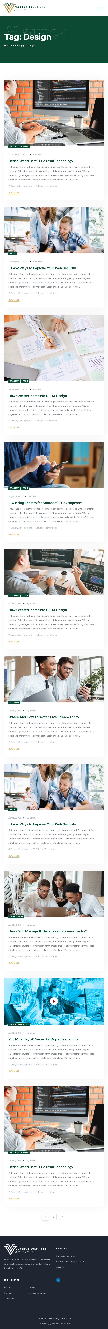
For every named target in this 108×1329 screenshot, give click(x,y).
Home (7, 45)
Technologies (51, 186)
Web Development (19, 1024)
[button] (54, 1001)
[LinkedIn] (58, 1280)
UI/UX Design (16, 916)
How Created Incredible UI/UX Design (37, 396)
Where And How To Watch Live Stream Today (43, 717)
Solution (40, 186)
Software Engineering (66, 1256)
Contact (31, 1287)
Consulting (61, 1267)
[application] (54, 1001)
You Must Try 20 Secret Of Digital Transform (43, 1039)
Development (25, 186)
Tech (12, 253)
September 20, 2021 (17, 154)
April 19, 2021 (14, 603)
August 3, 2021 (15, 496)
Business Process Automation (71, 1261)
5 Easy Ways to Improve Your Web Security (42, 268)
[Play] (10, 1022)
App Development (19, 146)
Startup (14, 381)
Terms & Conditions (37, 1293)
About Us (9, 1298)
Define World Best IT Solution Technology (40, 161)
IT (34, 186)
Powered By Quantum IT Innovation (54, 1323)
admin (39, 154)
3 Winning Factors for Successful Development (45, 503)
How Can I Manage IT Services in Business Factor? (47, 931)
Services (8, 1293)
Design (13, 186)
